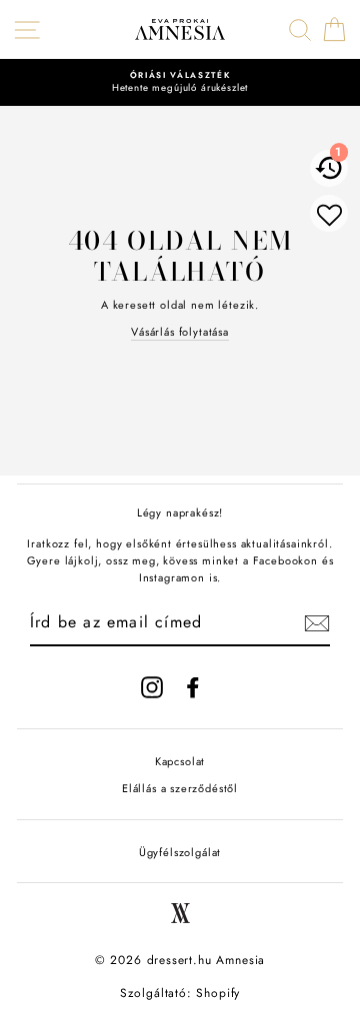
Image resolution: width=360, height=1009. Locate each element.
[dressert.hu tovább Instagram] (152, 687)
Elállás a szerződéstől (180, 788)
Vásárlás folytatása (180, 332)
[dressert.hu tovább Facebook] (193, 687)
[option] (180, 82)
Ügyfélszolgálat (180, 852)
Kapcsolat (180, 761)
